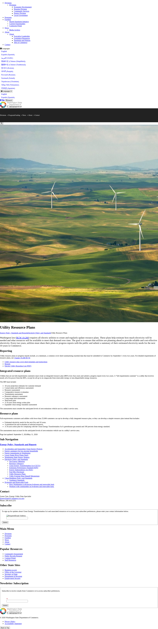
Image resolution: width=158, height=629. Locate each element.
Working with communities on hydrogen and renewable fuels (31, 486)
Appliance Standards (16, 480)
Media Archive (14, 30)
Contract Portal (10, 558)
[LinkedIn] (3, 100)
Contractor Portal (15, 26)
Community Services (21, 11)
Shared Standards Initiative (19, 22)
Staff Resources (10, 560)
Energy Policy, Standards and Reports (14, 333)
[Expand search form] (1, 123)
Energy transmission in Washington (17, 453)
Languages (6, 91)
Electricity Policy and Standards (39, 333)
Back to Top (5, 628)
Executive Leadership (22, 36)
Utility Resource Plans (17, 474)
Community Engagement (14, 554)
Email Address (20, 516)
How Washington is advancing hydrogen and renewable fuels (31, 484)
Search (9, 100)
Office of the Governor (13, 572)
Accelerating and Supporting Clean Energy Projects (23, 449)
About (7, 32)
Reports (7, 364)
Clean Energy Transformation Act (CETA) (24, 466)
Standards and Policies (22, 40)
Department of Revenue (13, 576)
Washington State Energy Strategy (17, 457)
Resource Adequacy (16, 464)
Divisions (8, 3)
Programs (8, 17)
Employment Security (12, 578)
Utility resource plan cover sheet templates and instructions (26, 362)
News (7, 28)
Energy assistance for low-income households (21, 451)
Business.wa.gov (11, 570)
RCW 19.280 (22, 337)
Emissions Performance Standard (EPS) (23, 468)
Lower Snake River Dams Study (16, 455)
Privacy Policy (10, 622)
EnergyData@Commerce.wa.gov (12, 498)
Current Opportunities (17, 24)
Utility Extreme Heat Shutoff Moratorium (24, 476)
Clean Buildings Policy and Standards (18, 478)
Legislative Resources (22, 38)
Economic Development (23, 7)
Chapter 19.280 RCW (22, 358)
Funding (8, 20)
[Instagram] (2, 100)
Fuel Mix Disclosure (16, 472)
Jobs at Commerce (20, 42)
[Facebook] (0, 100)
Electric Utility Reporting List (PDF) (18, 366)
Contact (7, 45)
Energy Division (20, 13)
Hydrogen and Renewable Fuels (16, 482)
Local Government (21, 15)
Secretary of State (11, 574)
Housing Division (20, 9)
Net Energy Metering (17, 461)
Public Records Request (13, 556)
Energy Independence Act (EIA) (21, 470)
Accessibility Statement (13, 624)
